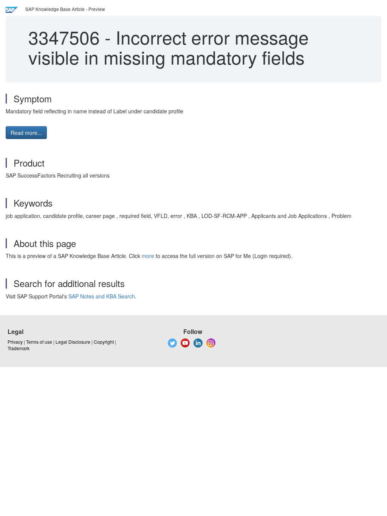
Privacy (15, 341)
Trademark (18, 348)
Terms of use (39, 341)
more (148, 256)
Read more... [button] (26, 132)
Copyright (104, 341)
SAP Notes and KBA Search (101, 296)
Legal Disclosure (73, 341)
